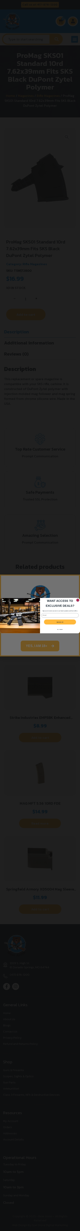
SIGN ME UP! (60, 622)
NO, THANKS (60, 629)
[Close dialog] (77, 600)
